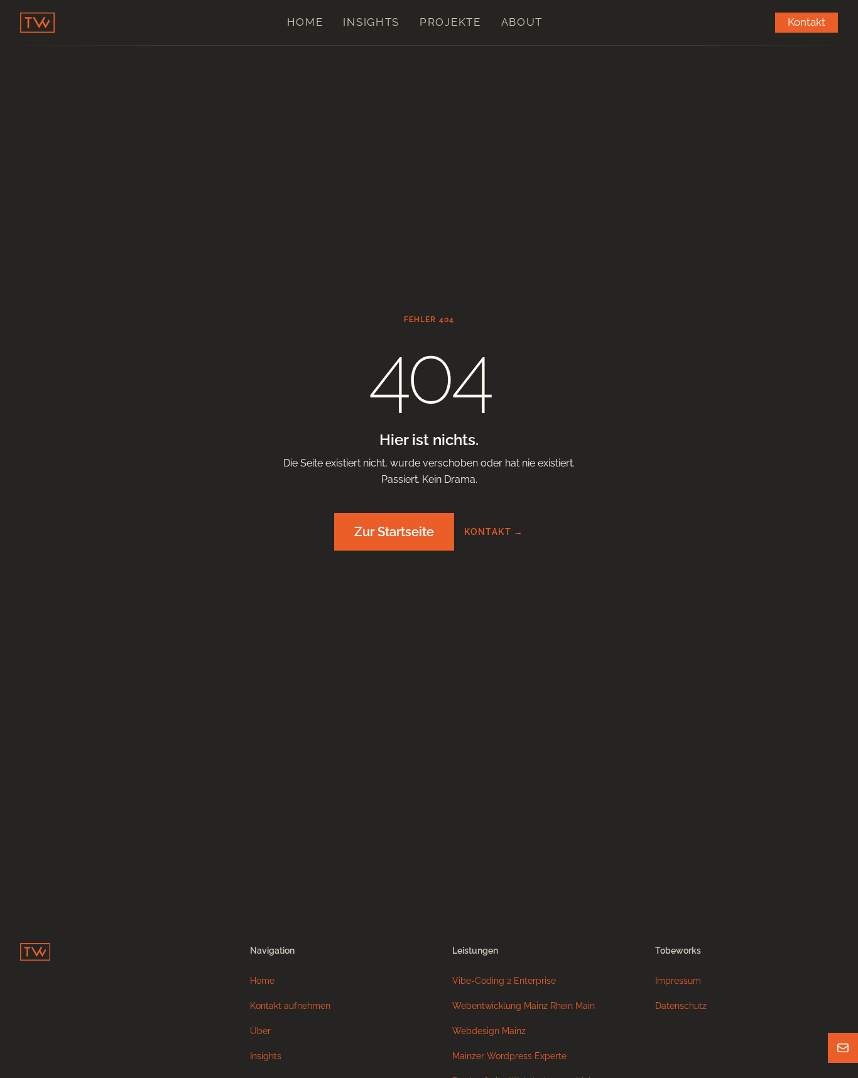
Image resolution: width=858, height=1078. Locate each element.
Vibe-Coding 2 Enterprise (504, 981)
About (522, 22)
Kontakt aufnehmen (290, 1006)
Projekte (450, 22)
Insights (371, 22)
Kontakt (806, 22)
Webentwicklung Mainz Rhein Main (523, 1006)
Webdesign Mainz (489, 1031)
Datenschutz (681, 1006)
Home (305, 22)
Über (260, 1031)
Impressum (678, 981)
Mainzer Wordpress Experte (509, 1056)
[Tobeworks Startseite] (37, 23)
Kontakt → (494, 532)
